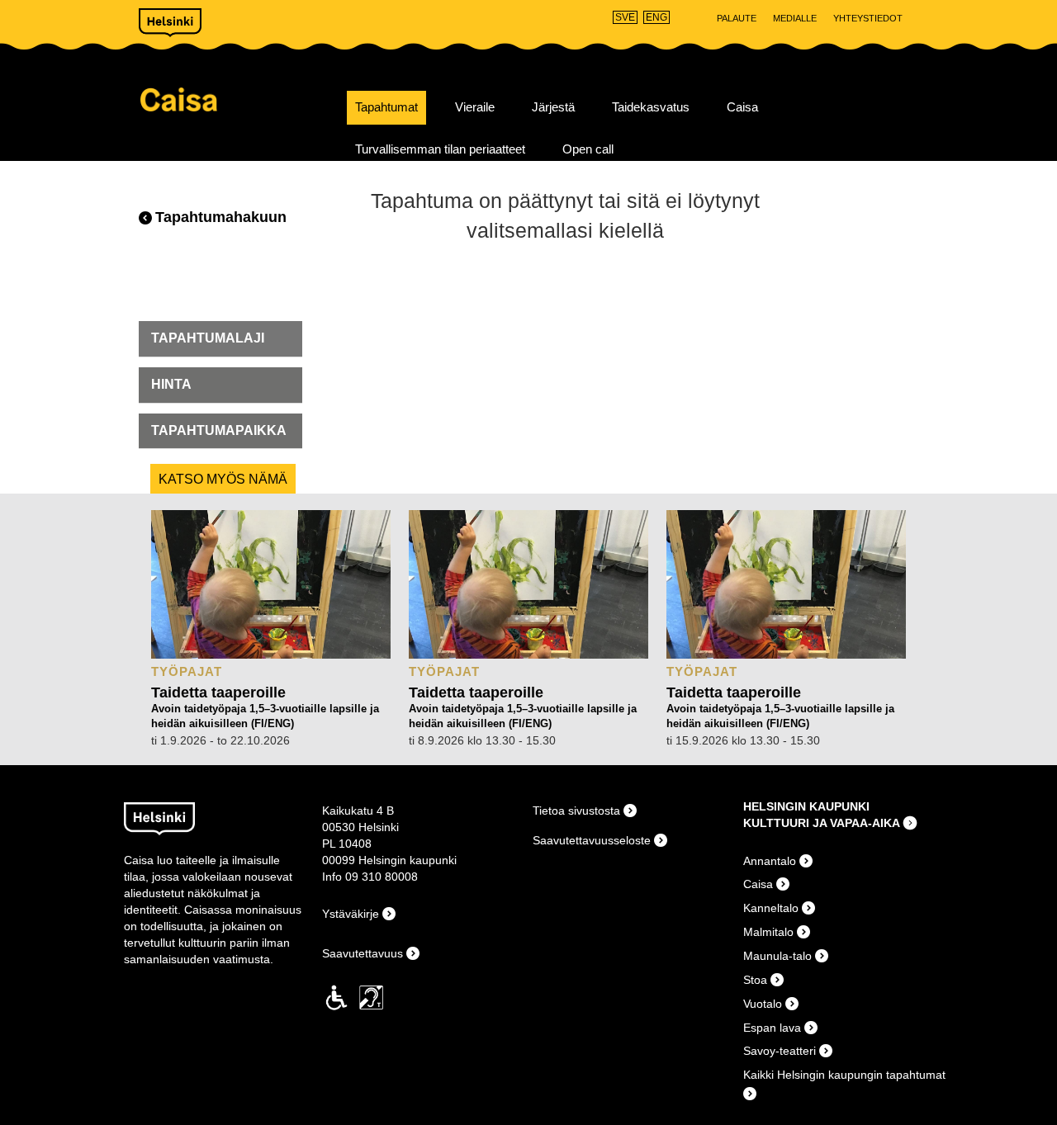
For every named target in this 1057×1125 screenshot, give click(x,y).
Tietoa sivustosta (576, 810)
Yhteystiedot (868, 18)
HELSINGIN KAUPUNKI (806, 806)
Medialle (795, 18)
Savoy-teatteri (779, 1050)
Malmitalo (768, 931)
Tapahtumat (386, 107)
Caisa (237, 99)
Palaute (736, 18)
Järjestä (553, 107)
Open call (588, 149)
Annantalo (769, 860)
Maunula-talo (777, 955)
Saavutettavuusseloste (592, 840)
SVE (625, 17)
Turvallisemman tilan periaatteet (440, 149)
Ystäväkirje (350, 913)
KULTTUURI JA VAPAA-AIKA (821, 823)
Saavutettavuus (362, 953)
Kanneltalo (771, 908)
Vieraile (475, 107)
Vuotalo (762, 1003)
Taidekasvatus (651, 107)
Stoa (755, 979)
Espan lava (772, 1027)
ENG (656, 17)
